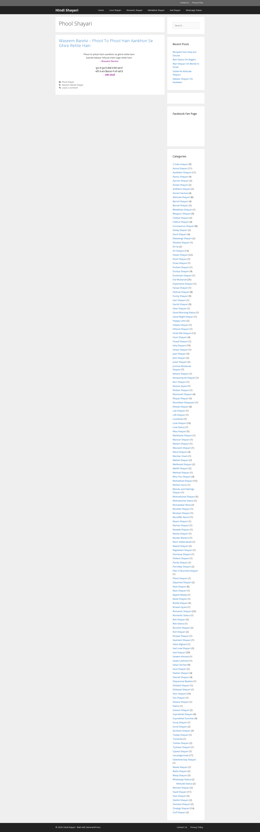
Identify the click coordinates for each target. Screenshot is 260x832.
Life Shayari (179, 414)
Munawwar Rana (182, 504)
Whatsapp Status (194, 10)
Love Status (179, 427)
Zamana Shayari (181, 804)
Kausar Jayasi (180, 386)
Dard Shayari (180, 234)
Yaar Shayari (179, 795)
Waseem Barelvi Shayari (72, 85)
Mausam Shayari (182, 447)
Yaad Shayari (180, 791)
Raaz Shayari (179, 590)
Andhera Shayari (182, 188)
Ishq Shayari (179, 345)
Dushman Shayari (182, 275)
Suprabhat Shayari (183, 714)
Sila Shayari (179, 697)
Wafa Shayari (180, 771)
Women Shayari (181, 787)
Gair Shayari (179, 300)
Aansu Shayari (180, 176)
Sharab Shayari (181, 677)
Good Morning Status (184, 312)
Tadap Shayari (180, 734)
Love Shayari (115, 10)
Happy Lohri (179, 320)
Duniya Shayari (181, 271)
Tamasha (178, 738)
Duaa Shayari (180, 263)
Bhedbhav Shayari (182, 209)
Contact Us (184, 2)
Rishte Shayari (180, 603)
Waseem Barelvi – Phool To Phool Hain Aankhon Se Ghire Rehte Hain (106, 43)
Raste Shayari (180, 598)
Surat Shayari (180, 726)
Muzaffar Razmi (181, 517)
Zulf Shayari (179, 812)
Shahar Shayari (181, 673)
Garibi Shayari (180, 304)
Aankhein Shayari (182, 172)
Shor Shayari (179, 693)
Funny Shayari (180, 296)
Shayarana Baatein (183, 681)
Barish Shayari (180, 201)
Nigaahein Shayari (182, 550)
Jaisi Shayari (179, 357)
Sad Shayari (175, 10)
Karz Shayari (179, 381)
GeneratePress (93, 827)
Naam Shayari (180, 521)
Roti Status (178, 623)
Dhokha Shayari (181, 242)
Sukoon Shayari (181, 710)
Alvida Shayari (180, 184)
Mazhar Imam (180, 456)
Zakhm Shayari (181, 800)
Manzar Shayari (181, 439)
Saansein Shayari (182, 640)
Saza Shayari (179, 668)
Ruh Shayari (179, 631)
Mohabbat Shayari (156, 10)
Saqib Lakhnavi (181, 660)
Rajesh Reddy (180, 594)
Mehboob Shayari (182, 464)
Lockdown (178, 418)
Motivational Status (183, 500)
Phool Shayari (68, 82)
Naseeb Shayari (181, 529)
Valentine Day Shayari (184, 759)
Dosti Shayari (180, 259)
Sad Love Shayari (182, 648)
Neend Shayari (180, 546)
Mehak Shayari (181, 460)
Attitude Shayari (181, 197)
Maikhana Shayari (182, 435)
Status (176, 705)
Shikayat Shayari (182, 689)
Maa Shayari (179, 431)
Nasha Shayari (180, 533)
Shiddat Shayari (181, 685)
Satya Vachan (180, 664)
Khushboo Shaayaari (184, 402)
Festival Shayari (181, 291)
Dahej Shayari (180, 230)
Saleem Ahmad (181, 656)
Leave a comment (70, 87)
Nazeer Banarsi (181, 537)
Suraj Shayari (180, 722)
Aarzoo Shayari (181, 180)
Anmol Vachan (180, 193)
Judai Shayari (180, 361)
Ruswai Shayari (181, 636)
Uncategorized (180, 755)
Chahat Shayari (181, 217)
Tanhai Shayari (181, 743)
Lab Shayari (179, 410)
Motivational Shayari (184, 496)
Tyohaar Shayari (181, 747)
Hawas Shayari (181, 324)
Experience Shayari (183, 283)
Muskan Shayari (181, 513)
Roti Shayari (179, 619)
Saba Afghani (180, 644)
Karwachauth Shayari (184, 377)
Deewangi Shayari (182, 238)
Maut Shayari (180, 451)
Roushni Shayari (181, 627)
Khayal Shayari (181, 398)
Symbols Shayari (182, 730)
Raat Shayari (179, 586)
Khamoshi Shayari (182, 394)
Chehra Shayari (181, 221)
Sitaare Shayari (181, 701)
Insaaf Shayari (180, 341)
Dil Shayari (178, 250)
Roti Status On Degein (184, 59)
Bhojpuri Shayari (182, 213)
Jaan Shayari (179, 353)
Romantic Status (181, 615)
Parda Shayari (180, 562)
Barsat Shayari (180, 205)
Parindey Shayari (182, 566)
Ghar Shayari (180, 308)
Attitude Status (184, 783)
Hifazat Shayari (181, 329)
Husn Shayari (180, 337)
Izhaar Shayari (180, 349)
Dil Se (176, 246)
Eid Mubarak (180, 279)
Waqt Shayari (180, 775)
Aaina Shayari (180, 168)
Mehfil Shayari (180, 468)
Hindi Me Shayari (182, 333)
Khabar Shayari (181, 390)
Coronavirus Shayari (183, 226)
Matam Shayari (181, 443)
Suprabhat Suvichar (183, 718)
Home (101, 10)
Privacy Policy (197, 2)
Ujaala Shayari (180, 751)
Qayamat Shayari (182, 582)
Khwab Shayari (181, 406)
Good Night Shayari (183, 316)
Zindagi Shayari (181, 808)
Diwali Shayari (180, 254)
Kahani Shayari (181, 373)
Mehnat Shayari (181, 472)
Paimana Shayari (182, 554)
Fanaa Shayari (180, 287)
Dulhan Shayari (181, 267)
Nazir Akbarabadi (182, 541)
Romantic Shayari (134, 10)
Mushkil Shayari (181, 508)
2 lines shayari (180, 164)
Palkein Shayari (181, 558)
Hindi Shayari (67, 10)
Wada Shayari (180, 767)
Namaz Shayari (181, 525)
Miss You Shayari (182, 476)
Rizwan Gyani (180, 607)
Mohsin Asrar (180, 484)
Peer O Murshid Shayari (185, 570)
